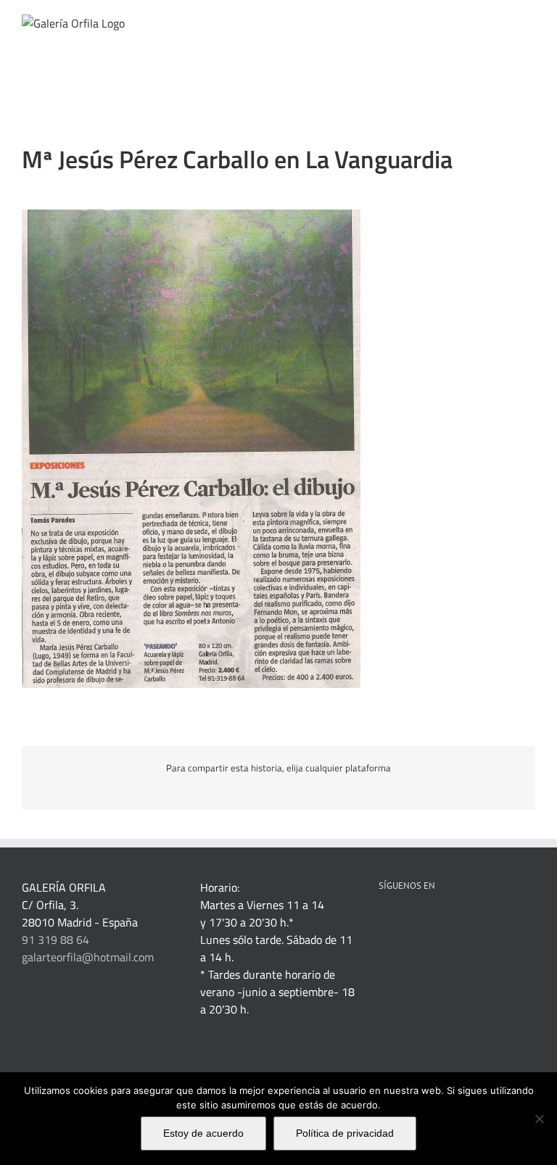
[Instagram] (480, 922)
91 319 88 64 (55, 939)
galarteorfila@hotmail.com (88, 957)
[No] (539, 1118)
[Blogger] (500, 922)
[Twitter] (441, 922)
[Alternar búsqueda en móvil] (503, 22)
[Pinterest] (422, 922)
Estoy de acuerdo (203, 1133)
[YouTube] (461, 922)
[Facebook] (383, 922)
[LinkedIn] (402, 922)
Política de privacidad (345, 1133)
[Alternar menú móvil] (529, 22)
